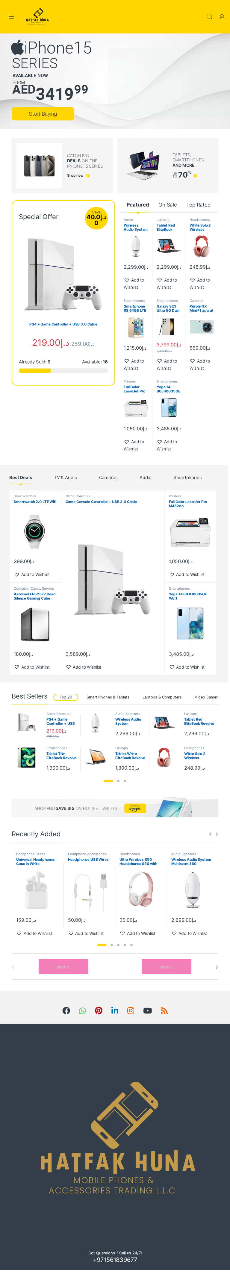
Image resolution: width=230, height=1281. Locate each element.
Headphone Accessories (87, 854)
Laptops (163, 220)
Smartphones (134, 301)
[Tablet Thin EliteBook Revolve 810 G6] (29, 757)
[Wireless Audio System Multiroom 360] (97, 723)
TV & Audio (65, 477)
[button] (136, 283)
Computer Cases (27, 588)
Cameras (196, 301)
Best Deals (20, 477)
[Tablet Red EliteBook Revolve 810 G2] (166, 723)
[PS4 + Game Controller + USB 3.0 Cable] (29, 722)
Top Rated (198, 205)
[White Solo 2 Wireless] (166, 757)
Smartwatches (25, 496)
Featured (138, 205)
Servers (48, 588)
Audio (146, 477)
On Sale (167, 205)
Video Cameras (208, 697)
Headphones (200, 220)
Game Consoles (78, 496)
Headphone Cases (30, 854)
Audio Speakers (131, 221)
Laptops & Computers (162, 697)
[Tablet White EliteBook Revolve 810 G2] (97, 757)
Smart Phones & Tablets (108, 697)
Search (209, 16)
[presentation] (217, 967)
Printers (130, 381)
